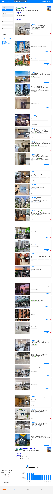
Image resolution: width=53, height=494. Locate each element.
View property (47, 33)
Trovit (2, 3)
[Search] (25, 1)
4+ (12, 23)
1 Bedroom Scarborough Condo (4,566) (6, 37)
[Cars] (16, 489)
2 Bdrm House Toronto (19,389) (6, 49)
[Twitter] (28, 489)
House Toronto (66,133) (5, 41)
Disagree (47, 492)
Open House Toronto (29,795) (5, 44)
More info (10, 492)
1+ (5, 23)
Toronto (10, 3)
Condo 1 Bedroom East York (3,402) (6, 38)
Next (38, 466)
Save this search (7, 9)
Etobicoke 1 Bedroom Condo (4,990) (6, 36)
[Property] (14, 489)
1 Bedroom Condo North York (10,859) (6, 35)
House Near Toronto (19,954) (5, 48)
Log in (50, 1)
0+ (3, 23)
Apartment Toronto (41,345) (5, 42)
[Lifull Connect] (5, 489)
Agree (44, 492)
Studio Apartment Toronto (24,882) (6, 45)
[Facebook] (27, 489)
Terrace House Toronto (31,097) (6, 43)
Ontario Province (6, 3)
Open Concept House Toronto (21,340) (6, 47)
